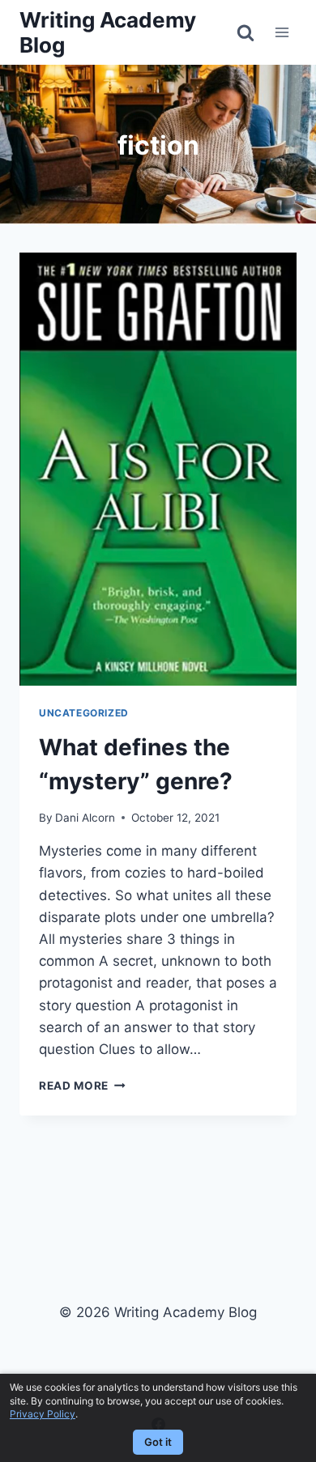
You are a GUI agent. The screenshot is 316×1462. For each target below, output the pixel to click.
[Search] (245, 32)
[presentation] (158, 469)
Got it (158, 1441)
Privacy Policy (42, 1414)
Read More (82, 1085)
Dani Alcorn (85, 817)
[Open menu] (282, 32)
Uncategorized (84, 713)
